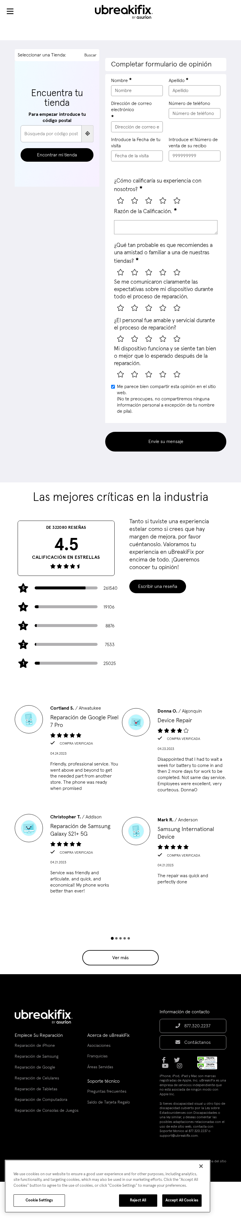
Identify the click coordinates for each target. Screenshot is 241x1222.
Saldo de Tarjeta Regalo (108, 1102)
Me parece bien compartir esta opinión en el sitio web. (166, 398)
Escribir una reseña (157, 586)
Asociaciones (99, 1046)
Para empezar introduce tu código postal (57, 117)
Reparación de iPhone (35, 1046)
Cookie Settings (39, 1200)
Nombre (119, 80)
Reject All (138, 1200)
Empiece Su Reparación (39, 1035)
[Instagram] (181, 1067)
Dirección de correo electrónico (131, 106)
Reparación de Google (35, 1067)
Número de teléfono (189, 103)
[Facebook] (166, 1062)
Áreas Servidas (100, 1067)
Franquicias (97, 1056)
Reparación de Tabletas (36, 1089)
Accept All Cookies (181, 1200)
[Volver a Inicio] (127, 12)
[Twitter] (179, 1062)
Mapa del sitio (215, 1161)
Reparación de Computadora (41, 1100)
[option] (67, 750)
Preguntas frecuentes (106, 1091)
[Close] (201, 1166)
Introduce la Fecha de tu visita (135, 142)
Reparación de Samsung (36, 1056)
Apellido (177, 80)
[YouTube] (167, 1067)
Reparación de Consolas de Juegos (46, 1111)
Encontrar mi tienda (57, 155)
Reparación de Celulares (37, 1078)
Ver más (120, 957)
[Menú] (10, 12)
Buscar (90, 55)
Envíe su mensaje (165, 441)
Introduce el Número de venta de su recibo (193, 142)
